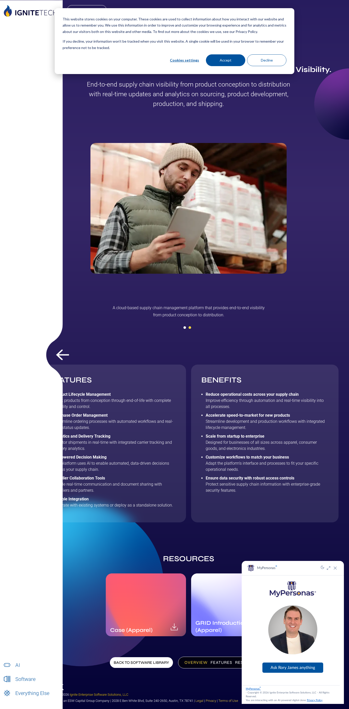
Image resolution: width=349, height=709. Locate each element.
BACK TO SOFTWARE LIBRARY (141, 662)
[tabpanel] (188, 313)
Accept (225, 60)
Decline (267, 60)
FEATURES (221, 662)
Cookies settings (184, 60)
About (20, 698)
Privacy (211, 701)
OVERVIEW (196, 662)
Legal (199, 701)
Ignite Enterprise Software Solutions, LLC (99, 694)
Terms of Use (228, 701)
